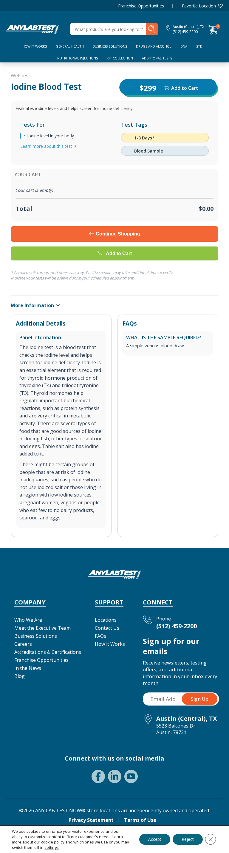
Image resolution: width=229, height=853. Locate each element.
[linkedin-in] (114, 776)
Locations (106, 620)
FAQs (100, 636)
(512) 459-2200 (185, 31)
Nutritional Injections (77, 58)
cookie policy (52, 842)
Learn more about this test (46, 146)
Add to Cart (119, 253)
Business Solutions (110, 46)
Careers (23, 644)
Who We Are (28, 620)
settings (51, 847)
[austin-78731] (32, 28)
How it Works (110, 644)
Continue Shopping (118, 233)
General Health (70, 46)
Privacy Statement (91, 820)
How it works (34, 46)
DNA (183, 46)
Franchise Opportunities (141, 6)
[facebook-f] (98, 776)
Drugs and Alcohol (153, 46)
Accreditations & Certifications (47, 652)
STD (199, 46)
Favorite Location (199, 6)
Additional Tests (157, 58)
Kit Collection (120, 58)
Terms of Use (140, 820)
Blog (19, 676)
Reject (188, 839)
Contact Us (107, 628)
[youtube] (131, 776)
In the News (27, 668)
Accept (154, 839)
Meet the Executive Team (42, 628)
